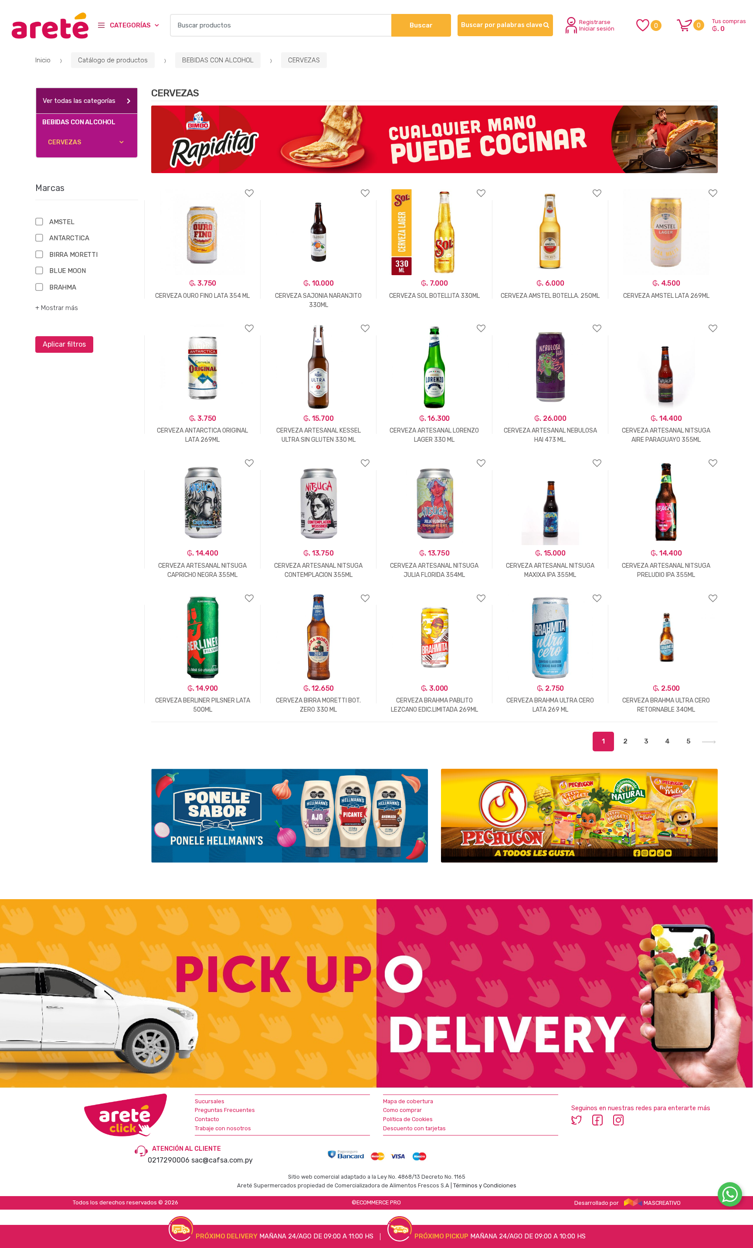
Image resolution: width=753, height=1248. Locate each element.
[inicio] (46, 25)
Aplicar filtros (64, 344)
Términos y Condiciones (484, 1185)
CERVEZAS (304, 60)
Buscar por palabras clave (502, 25)
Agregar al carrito (198, 756)
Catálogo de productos (113, 60)
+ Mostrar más (56, 308)
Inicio (43, 60)
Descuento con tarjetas (414, 1128)
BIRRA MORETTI (73, 255)
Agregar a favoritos (203, 188)
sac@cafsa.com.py (222, 1160)
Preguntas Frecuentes (225, 1110)
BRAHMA (62, 287)
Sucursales (209, 1101)
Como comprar (402, 1110)
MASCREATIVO (661, 1203)
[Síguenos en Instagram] (618, 1119)
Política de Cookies (408, 1119)
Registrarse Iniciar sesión (596, 25)
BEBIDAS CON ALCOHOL (218, 60)
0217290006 (169, 1160)
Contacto (207, 1119)
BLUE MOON (67, 271)
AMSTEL (62, 222)
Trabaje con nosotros (223, 1128)
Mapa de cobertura (408, 1101)
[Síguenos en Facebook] (597, 1119)
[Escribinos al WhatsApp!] (730, 1196)
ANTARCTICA (69, 238)
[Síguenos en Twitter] (576, 1119)
